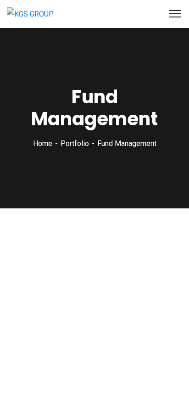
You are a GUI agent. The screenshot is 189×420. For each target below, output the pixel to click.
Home (42, 143)
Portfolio (75, 143)
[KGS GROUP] (30, 13)
